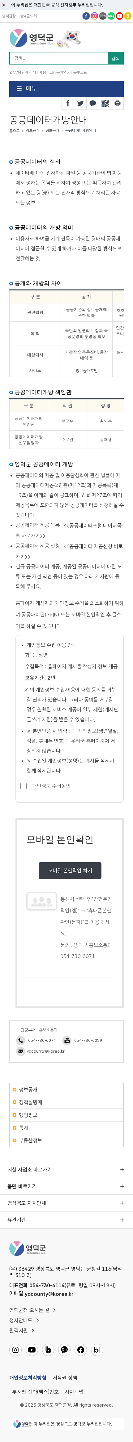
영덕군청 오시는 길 (29, 1310)
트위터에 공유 (80, 103)
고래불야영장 (59, 72)
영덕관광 (9, 16)
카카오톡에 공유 (93, 103)
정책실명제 (30, 1102)
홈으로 (14, 131)
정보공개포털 (86, 371)
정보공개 (28, 1089)
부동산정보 (30, 1140)
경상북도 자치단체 (26, 1203)
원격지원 (18, 1331)
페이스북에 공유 (68, 103)
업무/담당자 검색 (22, 72)
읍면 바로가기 (22, 1186)
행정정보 (28, 1115)
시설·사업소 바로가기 (29, 1170)
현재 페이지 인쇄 (117, 103)
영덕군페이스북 (86, 16)
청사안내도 (20, 1320)
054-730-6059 (88, 1040)
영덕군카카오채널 (128, 16)
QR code (105, 103)
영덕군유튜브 (119, 16)
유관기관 (16, 1220)
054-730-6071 (42, 1040)
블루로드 (80, 72)
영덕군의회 (28, 16)
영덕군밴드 (103, 16)
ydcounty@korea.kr (46, 1051)
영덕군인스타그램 (94, 16)
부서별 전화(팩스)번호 (35, 1392)
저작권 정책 (65, 1378)
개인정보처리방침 (27, 1378)
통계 (23, 1127)
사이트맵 (74, 1392)
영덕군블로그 (111, 16)
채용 (42, 72)
